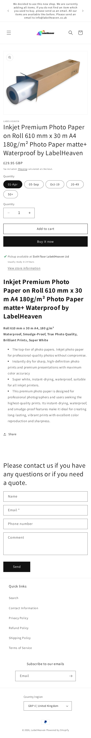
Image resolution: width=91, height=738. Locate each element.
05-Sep (34, 184)
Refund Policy (18, 628)
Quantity (8, 204)
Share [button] (12, 434)
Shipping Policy (20, 638)
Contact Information (23, 608)
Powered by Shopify (57, 730)
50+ (10, 194)
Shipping (22, 169)
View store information (24, 268)
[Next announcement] (83, 11)
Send (17, 566)
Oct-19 (55, 184)
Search (14, 598)
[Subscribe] (71, 676)
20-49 (75, 184)
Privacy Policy (18, 618)
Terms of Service (20, 648)
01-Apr (13, 184)
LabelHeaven (38, 730)
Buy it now (45, 241)
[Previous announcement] (8, 11)
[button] (9, 33)
